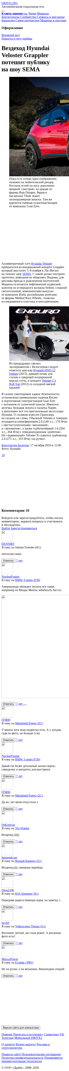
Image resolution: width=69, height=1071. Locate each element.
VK (62, 1034)
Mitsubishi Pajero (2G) (29, 723)
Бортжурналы (11, 17)
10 (3, 455)
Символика (51, 1034)
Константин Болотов (15, 445)
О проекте (8, 1044)
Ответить (8, 560)
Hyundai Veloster (41, 263)
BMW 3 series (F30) (27, 580)
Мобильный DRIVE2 (28, 1037)
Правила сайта (11, 1054)
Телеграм (8, 1037)
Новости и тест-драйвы (17, 38)
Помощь (7, 1034)
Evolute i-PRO (24, 962)
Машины (43, 13)
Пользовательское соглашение (41, 1054)
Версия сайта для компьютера (21, 1027)
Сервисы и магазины (51, 17)
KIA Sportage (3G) (27, 893)
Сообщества (28, 17)
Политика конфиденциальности (23, 1057)
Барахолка (9, 20)
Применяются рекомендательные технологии (32, 1059)
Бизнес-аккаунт (26, 1044)
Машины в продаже (53, 20)
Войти (6, 528)
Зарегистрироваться (24, 528)
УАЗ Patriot (22, 828)
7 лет (19, 560)
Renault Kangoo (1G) (28, 861)
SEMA (26, 274)
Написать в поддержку (28, 1034)
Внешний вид (11, 35)
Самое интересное (28, 20)
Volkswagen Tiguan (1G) (30, 926)
